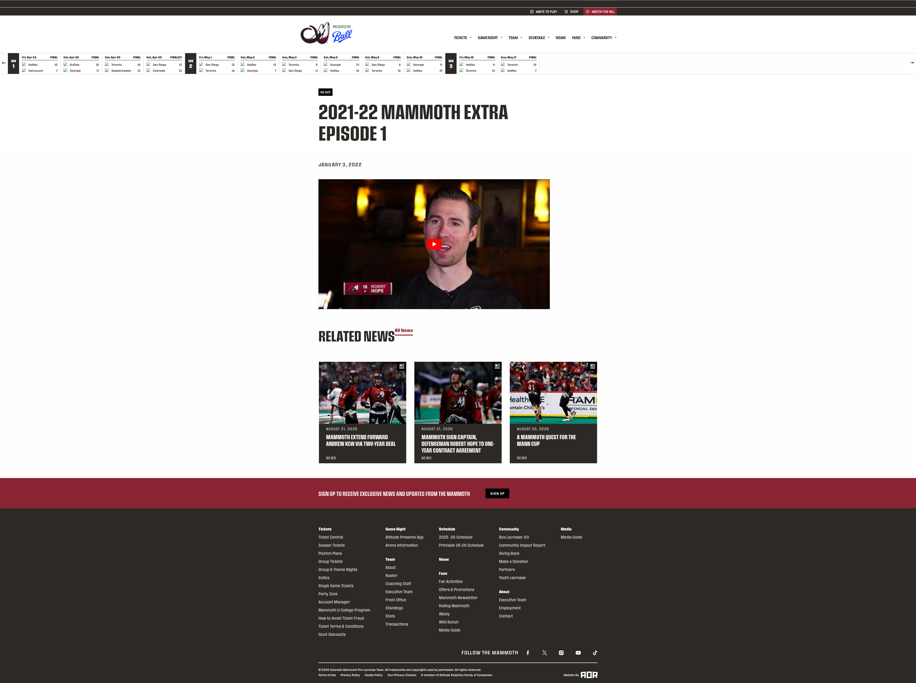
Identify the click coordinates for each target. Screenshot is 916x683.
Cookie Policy (374, 675)
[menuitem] (466, 38)
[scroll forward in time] (912, 63)
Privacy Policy (350, 675)
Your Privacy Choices (401, 675)
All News (404, 330)
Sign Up (497, 493)
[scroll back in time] (4, 63)
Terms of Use (327, 675)
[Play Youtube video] (434, 244)
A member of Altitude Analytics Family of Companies (456, 675)
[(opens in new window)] (528, 652)
